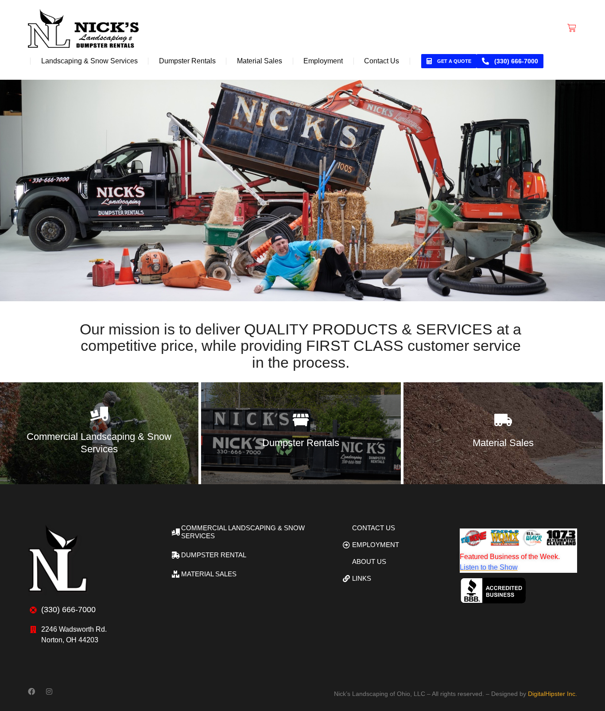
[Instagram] (49, 691)
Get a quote (454, 61)
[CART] (571, 28)
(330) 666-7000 (516, 61)
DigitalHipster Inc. (552, 693)
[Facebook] (31, 691)
